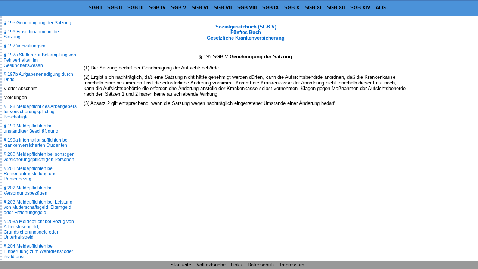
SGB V (178, 7)
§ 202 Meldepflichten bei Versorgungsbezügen (29, 190)
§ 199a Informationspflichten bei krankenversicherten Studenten (36, 142)
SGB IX (270, 7)
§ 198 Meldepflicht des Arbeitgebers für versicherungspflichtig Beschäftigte (40, 112)
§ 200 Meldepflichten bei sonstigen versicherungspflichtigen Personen (39, 157)
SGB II (114, 7)
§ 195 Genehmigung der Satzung (37, 22)
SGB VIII (247, 7)
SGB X (291, 7)
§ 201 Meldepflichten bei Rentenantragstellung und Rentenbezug (30, 174)
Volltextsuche (211, 265)
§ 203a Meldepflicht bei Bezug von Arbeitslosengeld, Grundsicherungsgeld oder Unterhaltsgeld (39, 229)
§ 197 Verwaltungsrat (25, 46)
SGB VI (200, 7)
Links (236, 265)
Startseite (180, 265)
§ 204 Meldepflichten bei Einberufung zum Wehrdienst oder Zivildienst (38, 251)
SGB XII (336, 7)
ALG (381, 7)
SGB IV (157, 7)
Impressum (292, 265)
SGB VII (223, 7)
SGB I (95, 7)
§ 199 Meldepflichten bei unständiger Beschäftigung (31, 128)
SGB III (135, 7)
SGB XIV (360, 7)
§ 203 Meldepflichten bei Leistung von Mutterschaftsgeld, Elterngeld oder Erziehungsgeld (38, 207)
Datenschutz (261, 265)
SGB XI (313, 7)
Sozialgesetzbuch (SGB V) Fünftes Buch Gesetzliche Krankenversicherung (246, 32)
